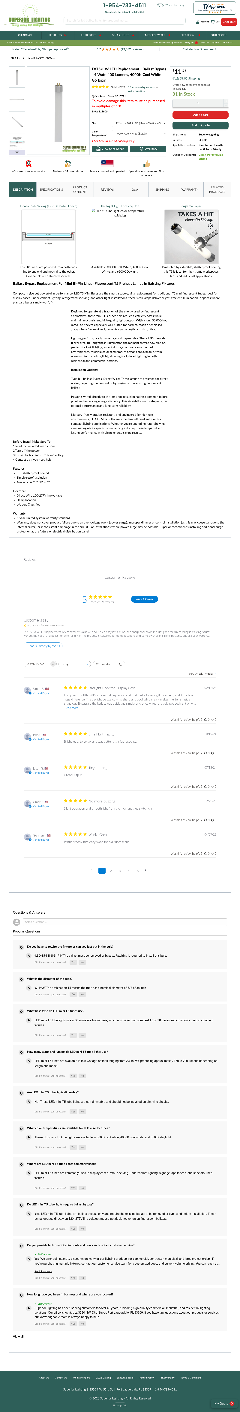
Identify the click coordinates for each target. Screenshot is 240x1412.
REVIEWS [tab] (107, 189)
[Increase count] (226, 101)
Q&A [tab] (135, 189)
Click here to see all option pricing (113, 141)
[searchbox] (37, 664)
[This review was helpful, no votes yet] (205, 720)
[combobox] (74, 664)
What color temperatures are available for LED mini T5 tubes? (68, 1128)
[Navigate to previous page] (93, 870)
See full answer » (43, 1271)
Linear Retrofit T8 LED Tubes (41, 58)
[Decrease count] (226, 105)
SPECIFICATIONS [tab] (51, 189)
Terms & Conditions (191, 1378)
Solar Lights (120, 35)
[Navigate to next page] (147, 870)
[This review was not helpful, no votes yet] (212, 720)
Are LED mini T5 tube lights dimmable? (53, 1092)
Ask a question (136, 91)
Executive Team (125, 1378)
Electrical (188, 35)
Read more (71, 708)
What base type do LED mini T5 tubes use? (55, 1011)
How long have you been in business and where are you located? (70, 1294)
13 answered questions (141, 87)
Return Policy (147, 1378)
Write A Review (144, 599)
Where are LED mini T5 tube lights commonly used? (61, 1163)
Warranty (151, 148)
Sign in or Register (210, 42)
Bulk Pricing (219, 35)
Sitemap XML (120, 1406)
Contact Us (227, 42)
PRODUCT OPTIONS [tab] (80, 189)
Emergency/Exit (154, 35)
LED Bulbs (55, 35)
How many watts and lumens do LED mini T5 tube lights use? (67, 1051)
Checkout (229, 21)
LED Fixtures (88, 35)
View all (18, 1336)
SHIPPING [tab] (162, 189)
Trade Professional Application (167, 42)
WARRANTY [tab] (189, 189)
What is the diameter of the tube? (49, 978)
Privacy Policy (167, 1378)
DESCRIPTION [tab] (23, 189)
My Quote (191, 42)
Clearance (25, 35)
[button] (120, 49)
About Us (44, 1378)
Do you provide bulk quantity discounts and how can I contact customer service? (80, 1245)
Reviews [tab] (30, 559)
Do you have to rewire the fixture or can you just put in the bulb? (70, 946)
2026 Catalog (103, 1378)
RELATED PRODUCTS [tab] (217, 189)
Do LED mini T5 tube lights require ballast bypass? (60, 1204)
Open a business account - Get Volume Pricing (31, 42)
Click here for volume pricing (211, 157)
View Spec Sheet (113, 148)
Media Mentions (81, 1378)
